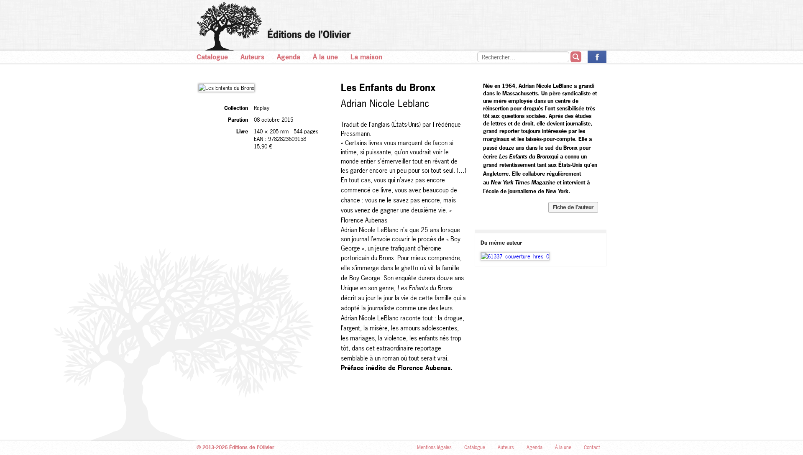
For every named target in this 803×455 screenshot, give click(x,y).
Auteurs (252, 56)
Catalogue (212, 56)
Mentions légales (434, 447)
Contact (592, 447)
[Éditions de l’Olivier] (401, 26)
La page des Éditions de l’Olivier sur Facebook (597, 57)
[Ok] (575, 56)
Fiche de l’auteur (573, 207)
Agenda (288, 56)
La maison (366, 56)
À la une (325, 56)
